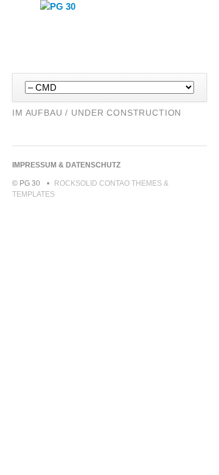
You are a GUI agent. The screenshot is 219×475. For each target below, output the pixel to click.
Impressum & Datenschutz (66, 165)
